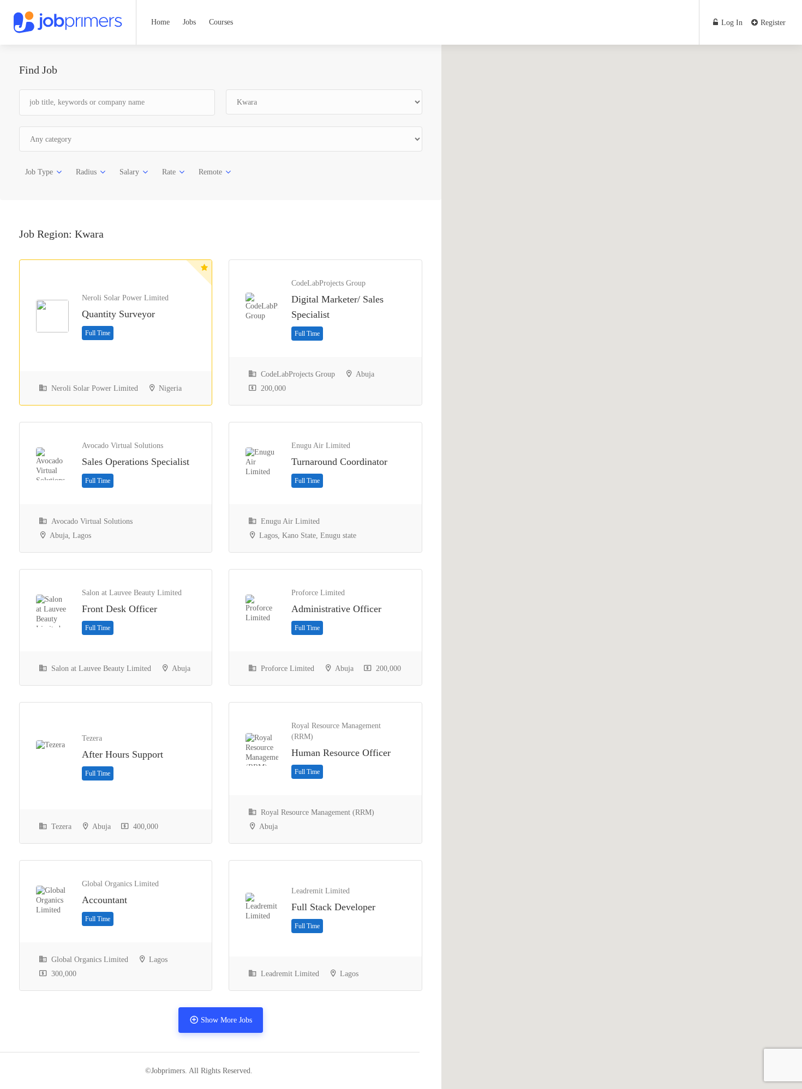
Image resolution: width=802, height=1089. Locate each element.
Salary (129, 172)
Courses (221, 22)
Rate (169, 172)
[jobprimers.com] (68, 18)
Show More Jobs (226, 1020)
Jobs (189, 22)
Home (160, 22)
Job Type (39, 172)
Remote (210, 172)
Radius (86, 172)
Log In (731, 23)
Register (772, 23)
